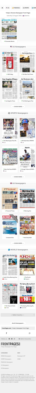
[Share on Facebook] (6, 333)
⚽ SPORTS (26, 8)
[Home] (2, 7)
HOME (19, 359)
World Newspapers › (18, 323)
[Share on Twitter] (18, 333)
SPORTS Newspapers (6, 359)
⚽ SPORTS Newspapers (18, 113)
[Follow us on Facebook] (9, 339)
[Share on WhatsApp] (29, 333)
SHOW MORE (18, 106)
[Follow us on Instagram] (14, 339)
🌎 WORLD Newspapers (18, 249)
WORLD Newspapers (6, 356)
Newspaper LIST (21, 356)
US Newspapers (19, 46)
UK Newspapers (19, 183)
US (8, 8)
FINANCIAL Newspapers (7, 362)
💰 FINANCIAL (16, 8)
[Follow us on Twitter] (12, 339)
